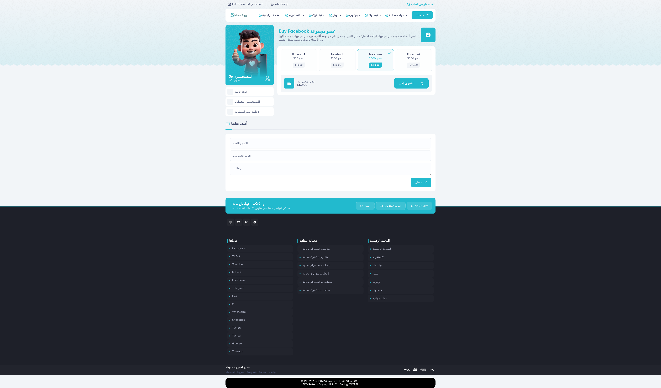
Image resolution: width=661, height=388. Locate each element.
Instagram (238, 248)
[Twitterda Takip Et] (238, 222)
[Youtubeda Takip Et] (246, 222)
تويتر (375, 273)
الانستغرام (378, 257)
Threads (237, 351)
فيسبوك (377, 290)
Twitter (236, 335)
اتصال (367, 206)
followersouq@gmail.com (247, 4)
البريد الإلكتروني (392, 206)
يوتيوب (376, 282)
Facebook (238, 280)
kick (234, 296)
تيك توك (377, 265)
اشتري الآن (406, 83)
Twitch (236, 328)
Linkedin (237, 272)
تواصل (272, 372)
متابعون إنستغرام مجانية (316, 249)
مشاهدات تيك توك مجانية (316, 290)
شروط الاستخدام (234, 372)
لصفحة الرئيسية (382, 249)
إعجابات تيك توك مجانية (315, 273)
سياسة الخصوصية (256, 372)
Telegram (238, 288)
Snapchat (238, 320)
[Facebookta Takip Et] (254, 222)
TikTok (236, 256)
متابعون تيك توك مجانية (315, 257)
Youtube (237, 264)
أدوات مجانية (380, 298)
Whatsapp (281, 4)
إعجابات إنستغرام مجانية (316, 265)
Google (237, 343)
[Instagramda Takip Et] (230, 222)
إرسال (418, 182)
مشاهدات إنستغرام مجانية (317, 282)
